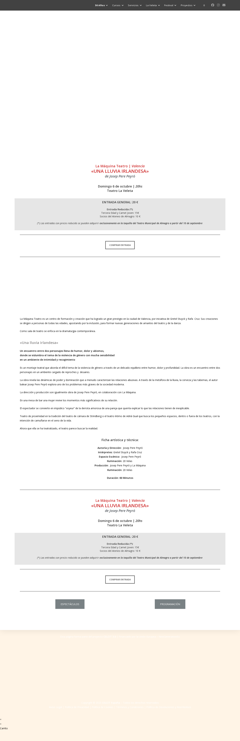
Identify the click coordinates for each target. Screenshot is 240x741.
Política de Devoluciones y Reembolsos (168, 707)
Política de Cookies (102, 707)
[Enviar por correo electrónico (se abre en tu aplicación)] (224, 5)
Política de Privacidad (77, 707)
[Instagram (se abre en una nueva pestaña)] (218, 5)
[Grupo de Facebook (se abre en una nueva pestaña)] (213, 5)
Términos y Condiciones (130, 707)
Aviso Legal (55, 707)
